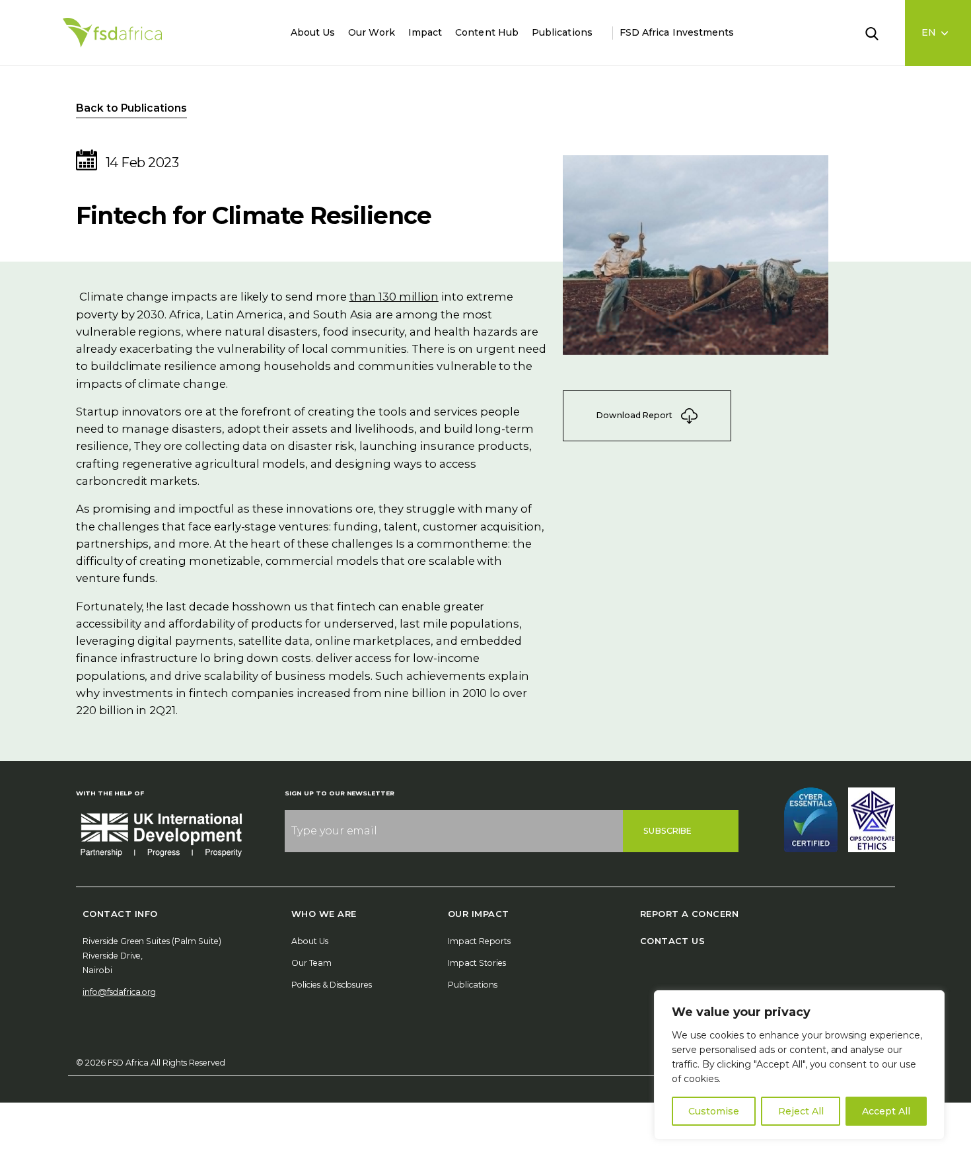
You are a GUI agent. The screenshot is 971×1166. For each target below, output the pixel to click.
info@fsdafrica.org (119, 992)
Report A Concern (689, 913)
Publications (562, 32)
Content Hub (487, 32)
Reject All (801, 1111)
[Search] (879, 32)
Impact (425, 32)
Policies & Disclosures (331, 985)
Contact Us (672, 940)
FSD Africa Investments (677, 32)
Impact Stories (477, 963)
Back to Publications (131, 108)
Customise (713, 1111)
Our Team (311, 963)
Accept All (886, 1111)
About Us (313, 32)
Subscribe (667, 831)
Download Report (635, 415)
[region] (799, 1065)
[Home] (112, 33)
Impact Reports (479, 941)
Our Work (371, 32)
